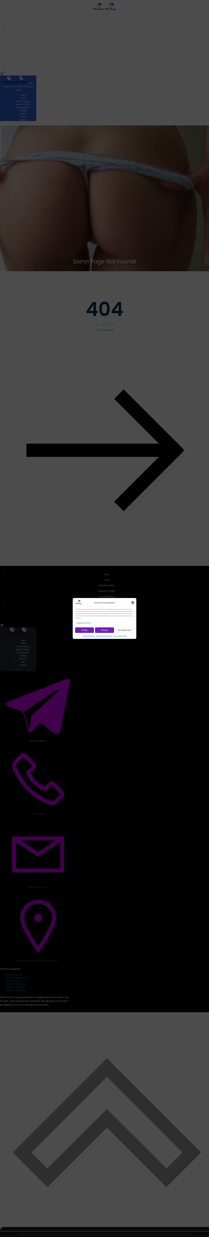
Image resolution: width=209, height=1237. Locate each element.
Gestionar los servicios (83, 623)
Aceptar (84, 630)
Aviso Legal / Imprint (120, 636)
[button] (132, 602)
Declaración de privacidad (104, 636)
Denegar (104, 630)
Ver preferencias (124, 630)
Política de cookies (89, 636)
